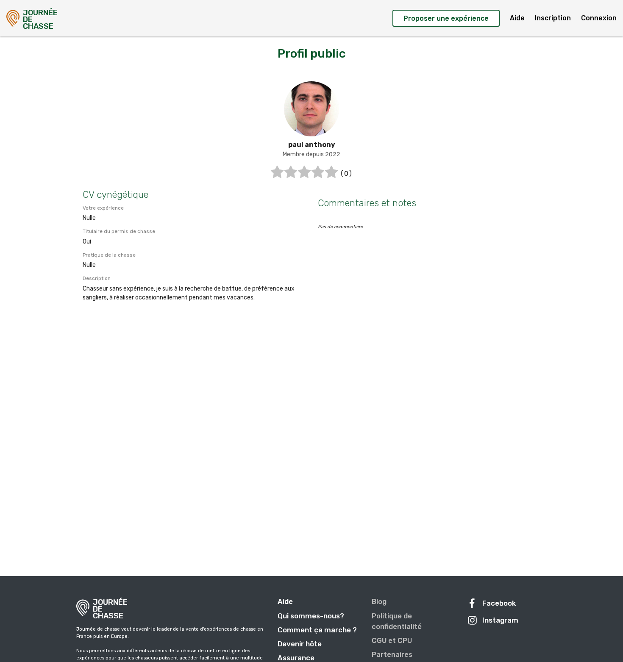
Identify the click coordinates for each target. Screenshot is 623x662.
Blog (379, 601)
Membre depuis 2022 (311, 154)
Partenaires (392, 654)
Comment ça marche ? (317, 630)
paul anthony (311, 145)
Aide (517, 18)
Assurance (296, 658)
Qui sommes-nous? (311, 616)
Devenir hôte (300, 644)
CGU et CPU (392, 640)
